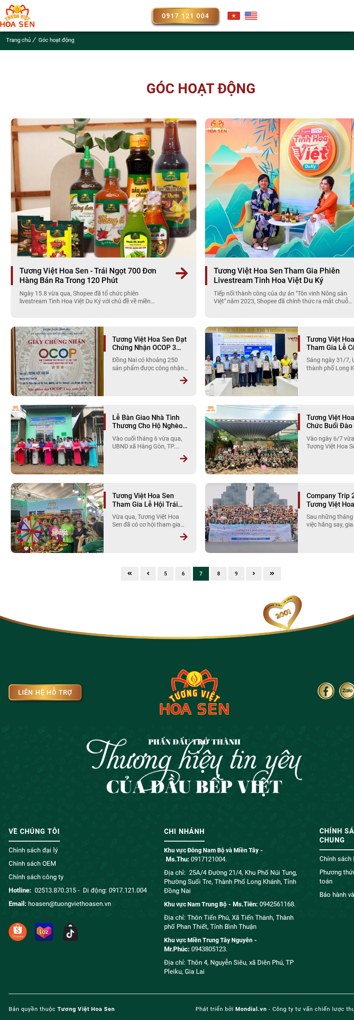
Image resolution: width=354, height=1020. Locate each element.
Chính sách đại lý (33, 850)
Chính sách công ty (36, 877)
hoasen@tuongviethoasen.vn (69, 904)
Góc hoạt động (56, 40)
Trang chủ (18, 40)
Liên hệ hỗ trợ (45, 692)
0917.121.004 (128, 890)
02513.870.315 (55, 890)
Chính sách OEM (32, 863)
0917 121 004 (185, 16)
